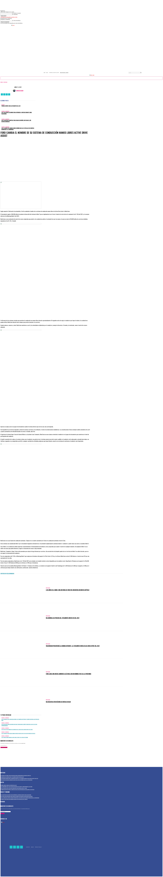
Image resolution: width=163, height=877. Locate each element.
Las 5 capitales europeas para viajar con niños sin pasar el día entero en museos (16, 121)
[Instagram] (4, 94)
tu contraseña (15, 14)
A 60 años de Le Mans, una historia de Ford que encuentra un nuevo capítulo (67, 590)
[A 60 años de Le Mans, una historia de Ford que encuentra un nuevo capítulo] (23, 589)
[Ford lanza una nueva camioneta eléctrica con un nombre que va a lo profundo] (23, 673)
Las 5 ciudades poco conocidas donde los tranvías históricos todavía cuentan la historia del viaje (20, 720)
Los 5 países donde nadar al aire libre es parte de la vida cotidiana (14, 737)
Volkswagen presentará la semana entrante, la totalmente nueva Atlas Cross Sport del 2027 (73, 646)
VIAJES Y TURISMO (5, 111)
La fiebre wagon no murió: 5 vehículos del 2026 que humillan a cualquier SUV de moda (17, 789)
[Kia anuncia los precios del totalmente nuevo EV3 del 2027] (23, 617)
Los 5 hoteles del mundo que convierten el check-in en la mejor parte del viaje (17, 729)
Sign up (2, 813)
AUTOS (2, 104)
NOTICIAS (5, 82)
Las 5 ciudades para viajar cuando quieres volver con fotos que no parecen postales (18, 733)
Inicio (2, 82)
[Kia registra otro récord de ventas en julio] (23, 701)
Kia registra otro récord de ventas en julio (58, 702)
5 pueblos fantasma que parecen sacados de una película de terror (14, 799)
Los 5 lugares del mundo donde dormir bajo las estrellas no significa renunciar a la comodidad (17, 128)
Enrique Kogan (19, 90)
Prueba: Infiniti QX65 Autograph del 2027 (11, 106)
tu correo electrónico (16, 20)
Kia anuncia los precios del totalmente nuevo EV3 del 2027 (62, 618)
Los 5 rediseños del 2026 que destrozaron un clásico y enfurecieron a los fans (16, 786)
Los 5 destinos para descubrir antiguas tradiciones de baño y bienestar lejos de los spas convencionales (19, 725)
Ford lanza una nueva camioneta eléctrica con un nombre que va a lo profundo (68, 674)
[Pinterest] (48, 177)
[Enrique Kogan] (14, 90)
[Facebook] (2, 94)
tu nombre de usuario (16, 13)
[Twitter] (7, 94)
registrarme (4, 747)
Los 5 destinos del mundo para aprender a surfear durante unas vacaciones (16, 113)
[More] (56, 177)
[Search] (141, 73)
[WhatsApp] (52, 177)
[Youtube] (9, 94)
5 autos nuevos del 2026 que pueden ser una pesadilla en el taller (14, 788)
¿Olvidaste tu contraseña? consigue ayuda (9, 17)
